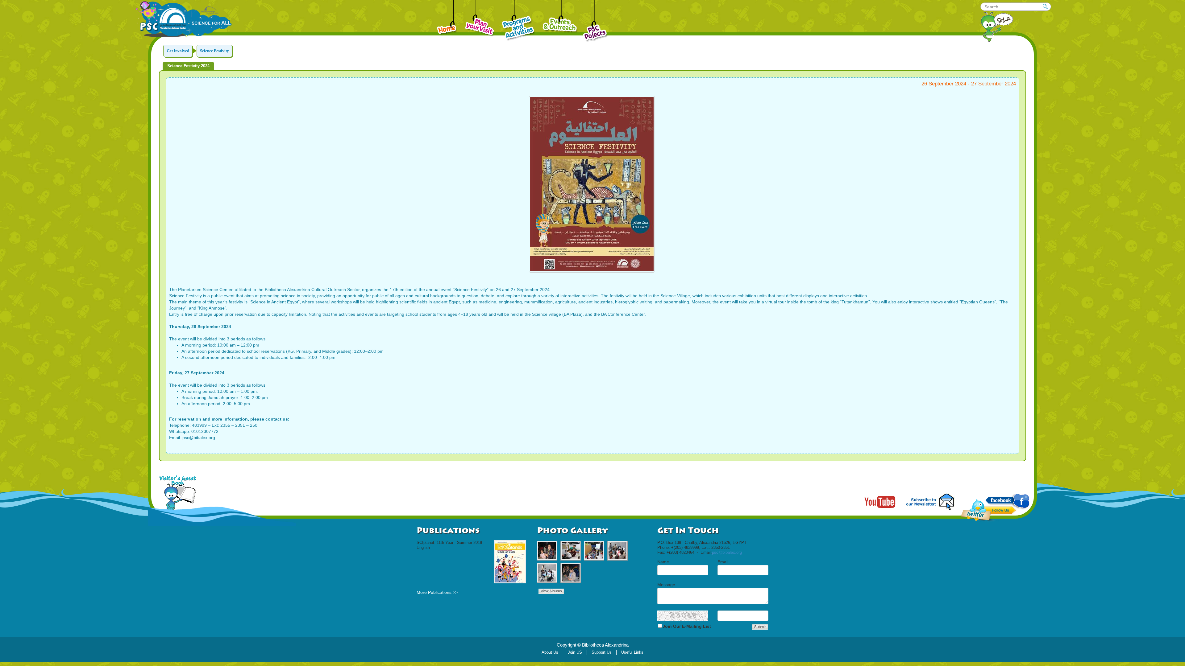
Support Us (602, 652)
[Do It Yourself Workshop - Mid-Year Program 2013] (571, 550)
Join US (575, 652)
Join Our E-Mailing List (687, 626)
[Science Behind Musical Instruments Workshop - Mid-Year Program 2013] (594, 550)
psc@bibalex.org (727, 552)
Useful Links (632, 652)
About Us (550, 652)
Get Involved (178, 50)
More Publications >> (437, 592)
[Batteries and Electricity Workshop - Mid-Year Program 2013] (547, 550)
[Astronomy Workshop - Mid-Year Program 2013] (617, 550)
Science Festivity (214, 50)
